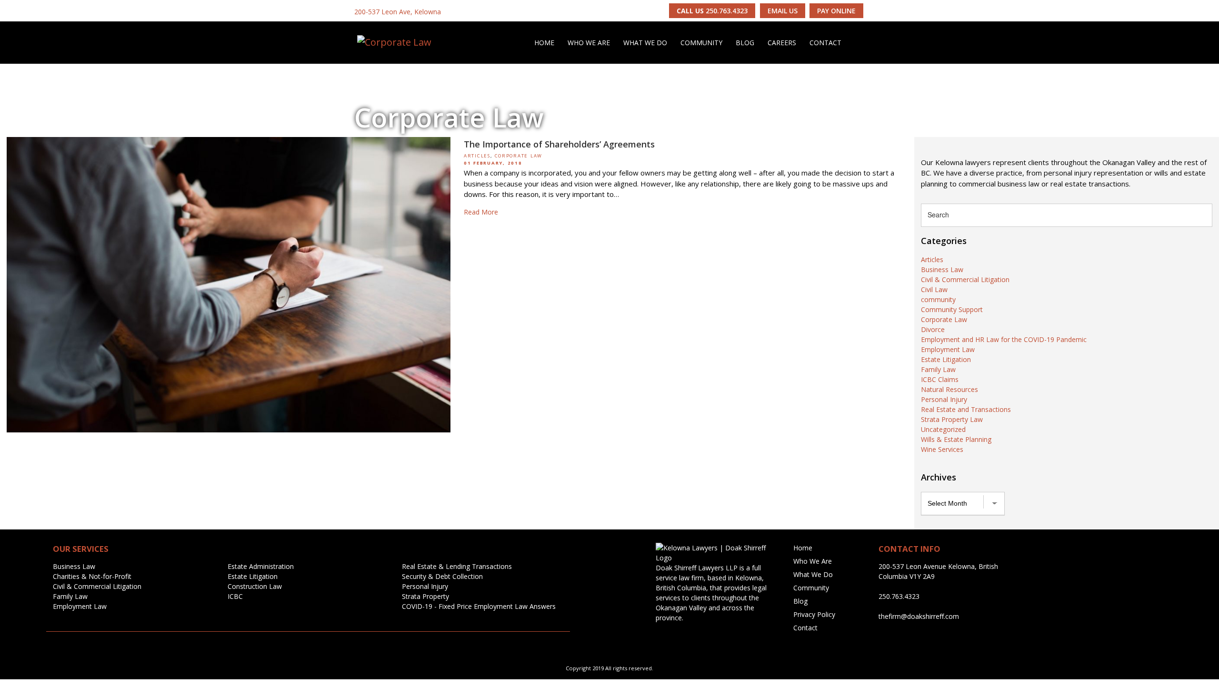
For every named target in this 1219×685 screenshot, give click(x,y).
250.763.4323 (712, 10)
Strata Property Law (952, 419)
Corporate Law (519, 156)
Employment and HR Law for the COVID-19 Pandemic (1004, 339)
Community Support (952, 309)
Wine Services (942, 449)
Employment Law (948, 349)
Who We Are (589, 42)
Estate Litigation (946, 359)
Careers (782, 42)
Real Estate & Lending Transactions (457, 566)
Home (544, 42)
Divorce (933, 329)
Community (701, 42)
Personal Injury (944, 399)
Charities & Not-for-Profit (92, 576)
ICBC (235, 596)
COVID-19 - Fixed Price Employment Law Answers (479, 606)
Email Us (783, 10)
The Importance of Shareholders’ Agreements (559, 144)
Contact (825, 42)
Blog (745, 42)
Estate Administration (261, 566)
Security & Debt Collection (442, 576)
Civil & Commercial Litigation (965, 279)
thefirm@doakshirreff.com (919, 616)
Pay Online (836, 10)
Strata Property (425, 596)
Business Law (942, 269)
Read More (481, 211)
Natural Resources (949, 389)
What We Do (645, 42)
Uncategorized (943, 429)
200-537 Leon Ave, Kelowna (397, 11)
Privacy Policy (814, 614)
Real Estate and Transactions (966, 409)
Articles (477, 156)
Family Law (938, 369)
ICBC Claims (940, 379)
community (938, 299)
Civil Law (934, 289)
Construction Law (255, 586)
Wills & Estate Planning (956, 439)
